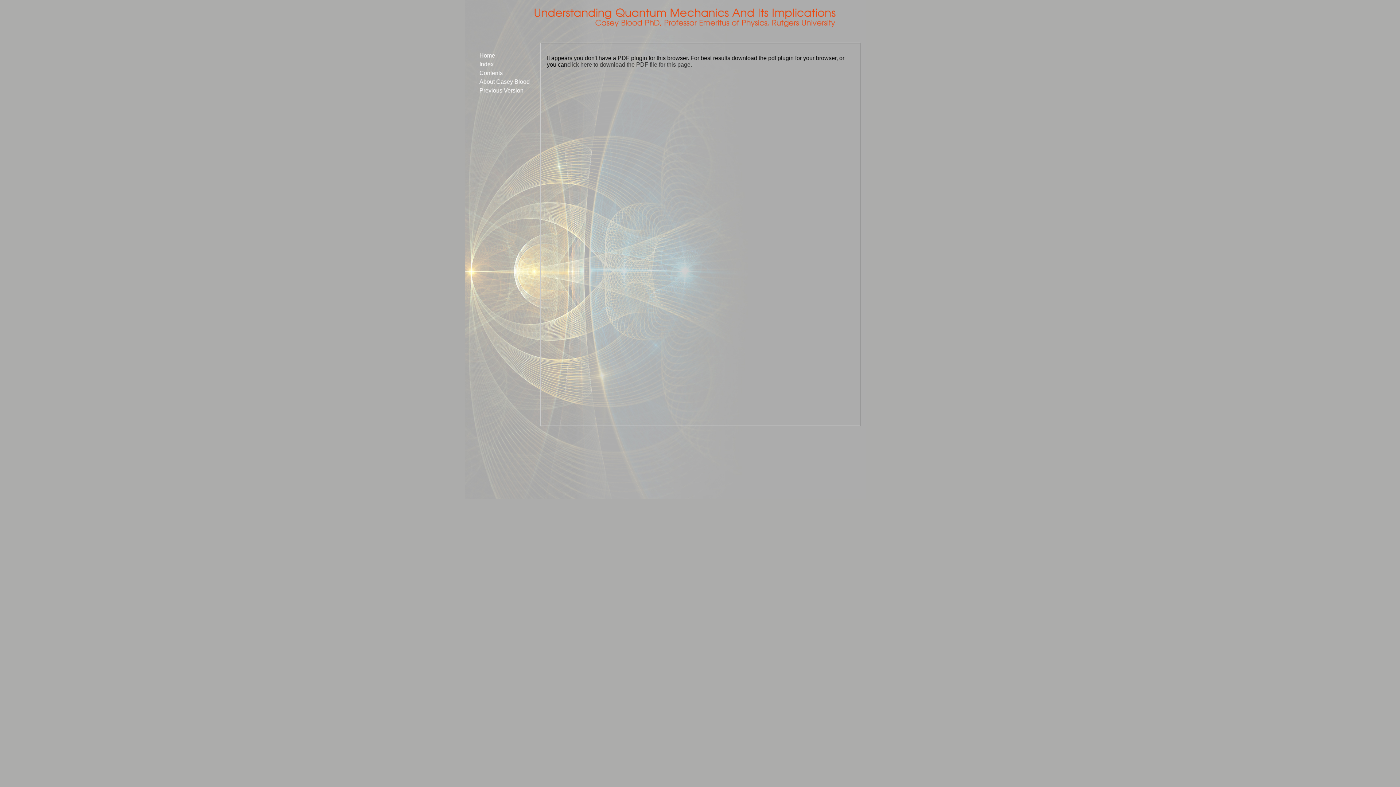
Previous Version (501, 90)
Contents (491, 73)
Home (487, 55)
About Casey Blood (504, 82)
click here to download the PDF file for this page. (629, 65)
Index (486, 64)
